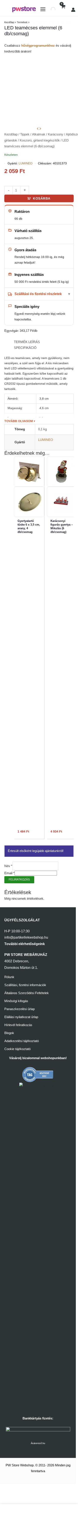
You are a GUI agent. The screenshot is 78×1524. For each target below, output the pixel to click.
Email (9, 873)
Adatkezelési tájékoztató (21, 1041)
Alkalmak (38, 134)
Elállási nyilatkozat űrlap (21, 1017)
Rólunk (9, 977)
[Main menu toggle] (43, 9)
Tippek (24, 134)
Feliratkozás (19, 879)
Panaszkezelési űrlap (19, 1009)
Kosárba (41, 198)
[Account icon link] (73, 10)
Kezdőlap (11, 134)
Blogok (9, 1033)
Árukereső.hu (38, 1443)
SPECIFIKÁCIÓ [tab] (25, 348)
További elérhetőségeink (24, 944)
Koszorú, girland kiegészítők (40, 140)
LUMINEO (25, 163)
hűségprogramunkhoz (38, 45)
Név (8, 866)
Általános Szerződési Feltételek (26, 993)
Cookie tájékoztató (17, 1049)
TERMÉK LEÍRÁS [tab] (27, 342)
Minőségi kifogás (16, 1001)
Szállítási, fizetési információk (25, 985)
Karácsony (55, 134)
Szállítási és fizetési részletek (38, 294)
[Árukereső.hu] (38, 1074)
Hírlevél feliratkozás (18, 1025)
